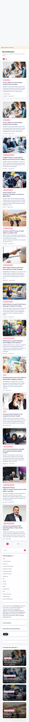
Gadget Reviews (6, 596)
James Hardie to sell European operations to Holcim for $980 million (13, 194)
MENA (4, 586)
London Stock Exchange (9, 155)
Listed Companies (6, 561)
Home (4, 558)
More (5, 375)
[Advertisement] (8, 8)
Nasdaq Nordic (6, 80)
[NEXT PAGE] (21, 544)
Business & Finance (7, 594)
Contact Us (5, 563)
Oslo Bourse (5, 576)
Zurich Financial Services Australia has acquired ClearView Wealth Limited (13, 451)
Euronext (5, 584)
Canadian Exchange (7, 571)
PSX (4, 579)
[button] (6, 94)
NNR (6, 634)
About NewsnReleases (7, 599)
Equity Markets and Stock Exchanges (11, 628)
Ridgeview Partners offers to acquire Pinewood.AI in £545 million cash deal (14, 489)
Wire (5, 411)
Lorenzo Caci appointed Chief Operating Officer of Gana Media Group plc (13, 527)
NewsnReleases (8, 52)
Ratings (4, 581)
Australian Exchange (8, 190)
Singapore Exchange (7, 569)
